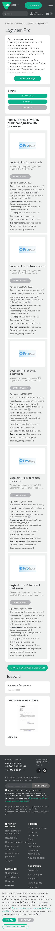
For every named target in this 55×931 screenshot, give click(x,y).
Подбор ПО (11, 837)
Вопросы (33, 878)
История (10, 881)
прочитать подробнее (15, 926)
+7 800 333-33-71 (15, 766)
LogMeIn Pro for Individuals (26, 162)
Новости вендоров (33, 833)
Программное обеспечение (13, 832)
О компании (11, 872)
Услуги (8, 860)
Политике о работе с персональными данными (27, 799)
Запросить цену (20, 176)
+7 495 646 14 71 (14, 769)
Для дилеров (35, 874)
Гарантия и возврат (34, 888)
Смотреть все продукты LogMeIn (27, 667)
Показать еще (27, 78)
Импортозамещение (16, 841)
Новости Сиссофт (37, 827)
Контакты (33, 870)
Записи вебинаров (34, 845)
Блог (30, 839)
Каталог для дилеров (12, 847)
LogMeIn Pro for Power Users (27, 266)
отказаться (26, 920)
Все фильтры (27, 96)
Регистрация (38, 14)
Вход (35, 12)
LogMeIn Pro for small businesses (23, 372)
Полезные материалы (34, 852)
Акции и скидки (36, 857)
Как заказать (35, 882)
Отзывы (9, 885)
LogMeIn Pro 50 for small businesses (25, 586)
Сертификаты (12, 876)
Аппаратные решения (12, 854)
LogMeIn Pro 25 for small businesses (25, 479)
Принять (9, 920)
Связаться (33, 5)
